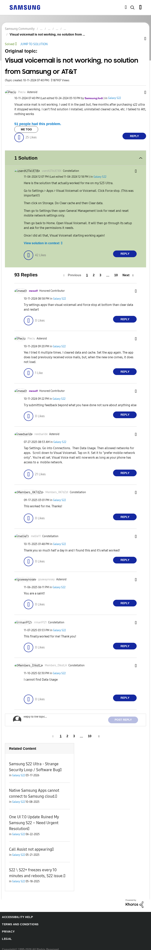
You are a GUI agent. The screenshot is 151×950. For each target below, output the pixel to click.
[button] (139, 88)
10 (116, 270)
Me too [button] (26, 124)
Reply (134, 131)
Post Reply (124, 715)
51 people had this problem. (36, 119)
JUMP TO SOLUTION (35, 39)
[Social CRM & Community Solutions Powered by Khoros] (134, 899)
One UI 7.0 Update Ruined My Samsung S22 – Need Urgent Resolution (34, 818)
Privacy (7, 927)
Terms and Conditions (18, 920)
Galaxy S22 (112, 93)
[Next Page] (97, 732)
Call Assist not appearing (30, 845)
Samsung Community (20, 29)
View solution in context (40, 238)
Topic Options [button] (139, 39)
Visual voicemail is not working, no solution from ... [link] (106, 29)
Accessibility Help (15, 912)
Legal (6, 934)
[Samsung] (24, 7)
